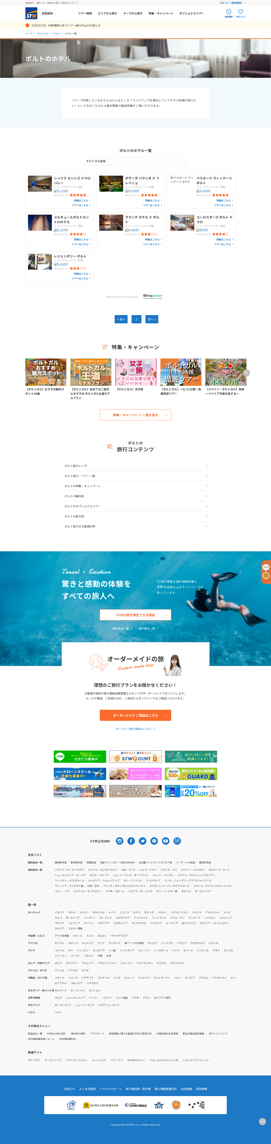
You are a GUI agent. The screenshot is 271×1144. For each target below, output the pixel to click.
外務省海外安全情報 (167, 1033)
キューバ (129, 977)
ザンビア (152, 943)
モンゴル (228, 950)
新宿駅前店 (77, 862)
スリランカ (203, 950)
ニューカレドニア (75, 997)
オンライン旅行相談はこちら (134, 729)
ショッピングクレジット (196, 1060)
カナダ (85, 970)
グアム (146, 997)
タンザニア (115, 943)
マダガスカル (197, 943)
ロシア (58, 963)
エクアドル (61, 983)
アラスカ (73, 970)
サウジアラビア (119, 935)
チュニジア (88, 943)
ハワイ (58, 1012)
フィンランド (159, 917)
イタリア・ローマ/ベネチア (69, 869)
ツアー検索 (85, 13)
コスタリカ (103, 977)
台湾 (108, 955)
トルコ (90, 935)
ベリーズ (73, 977)
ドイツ (112, 912)
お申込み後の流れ (56, 1033)
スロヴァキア (123, 917)
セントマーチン (162, 977)
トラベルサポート (111, 1088)
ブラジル (203, 977)
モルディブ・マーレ (219, 869)
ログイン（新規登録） (232, 2)
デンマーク (194, 917)
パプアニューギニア (109, 1005)
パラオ (135, 997)
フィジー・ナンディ (163, 875)
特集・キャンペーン (161, 13)
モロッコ (186, 891)
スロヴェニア (120, 923)
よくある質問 (87, 1088)
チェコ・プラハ (148, 869)
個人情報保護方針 (166, 1088)
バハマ (116, 977)
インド (175, 950)
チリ (233, 977)
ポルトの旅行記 (74, 516)
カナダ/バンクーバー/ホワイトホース (169, 885)
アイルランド (212, 912)
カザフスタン (177, 963)
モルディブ (60, 990)
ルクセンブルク (179, 912)
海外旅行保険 (78, 1033)
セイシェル (95, 990)
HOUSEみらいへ (136, 1060)
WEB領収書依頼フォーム (41, 1038)
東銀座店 (91, 862)
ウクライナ (72, 963)
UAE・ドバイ (129, 869)
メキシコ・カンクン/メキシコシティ (212, 885)
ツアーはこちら (80, 205)
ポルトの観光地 (74, 496)
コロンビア (77, 983)
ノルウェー (210, 917)
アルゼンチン (219, 977)
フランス (124, 912)
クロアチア (104, 923)
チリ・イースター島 (166, 891)
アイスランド (141, 917)
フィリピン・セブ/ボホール (69, 880)
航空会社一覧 (35, 1033)
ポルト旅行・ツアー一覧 (80, 476)
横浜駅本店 (61, 862)
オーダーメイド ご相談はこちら (135, 715)
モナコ (136, 912)
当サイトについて (218, 1033)
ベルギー (162, 912)
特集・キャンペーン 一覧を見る (135, 414)
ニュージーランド (84, 1005)
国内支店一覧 (120, 628)
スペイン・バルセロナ (193, 869)
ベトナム (59, 950)
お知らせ (69, 1088)
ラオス (216, 950)
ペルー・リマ (62, 891)
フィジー (93, 997)
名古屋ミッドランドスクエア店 (155, 862)
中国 (100, 955)
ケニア (101, 943)
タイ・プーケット (132, 880)
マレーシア (144, 950)
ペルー (177, 977)
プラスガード (97, 1033)
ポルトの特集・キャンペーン (83, 486)
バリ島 (112, 950)
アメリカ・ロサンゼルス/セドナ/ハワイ (124, 885)
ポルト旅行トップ (76, 466)
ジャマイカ (144, 977)
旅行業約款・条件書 (138, 1088)
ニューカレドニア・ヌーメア (70, 875)
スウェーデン (177, 917)
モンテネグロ (139, 923)
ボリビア (190, 977)
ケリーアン (117, 1060)
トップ (29, 33)
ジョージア (126, 963)
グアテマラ (87, 977)
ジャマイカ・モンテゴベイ (87, 891)
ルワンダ (213, 943)
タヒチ (58, 997)
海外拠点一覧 (146, 628)
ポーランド (106, 917)
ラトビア (59, 923)
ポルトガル (43, 33)
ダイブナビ (34, 1060)
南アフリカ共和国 (134, 943)
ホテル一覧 (135, 150)
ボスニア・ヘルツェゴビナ (214, 923)
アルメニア (88, 963)
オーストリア (73, 917)
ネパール (188, 950)
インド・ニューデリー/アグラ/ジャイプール (187, 880)
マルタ (71, 912)
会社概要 (186, 1088)
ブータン (75, 955)
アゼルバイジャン (107, 963)
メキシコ (59, 977)
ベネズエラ (92, 983)
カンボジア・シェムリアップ (103, 880)
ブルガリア (156, 923)
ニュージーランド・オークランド (130, 875)
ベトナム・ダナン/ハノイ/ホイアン (196, 875)
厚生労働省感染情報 (193, 1033)
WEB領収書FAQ (67, 1038)
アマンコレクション (76, 1060)
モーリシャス (77, 990)
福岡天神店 (205, 862)
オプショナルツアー (191, 13)
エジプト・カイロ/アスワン (103, 869)
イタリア (59, 912)
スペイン (84, 912)
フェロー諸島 (75, 928)
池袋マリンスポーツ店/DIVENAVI (117, 862)
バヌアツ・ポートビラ (140, 891)
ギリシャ (89, 923)
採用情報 (201, 1088)
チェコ (58, 917)
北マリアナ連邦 (162, 997)
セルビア (59, 928)
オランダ (149, 912)
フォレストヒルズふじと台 (164, 1060)
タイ (70, 950)
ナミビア (181, 943)
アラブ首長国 (62, 935)
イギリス (196, 912)
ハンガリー (90, 917)
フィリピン (83, 950)
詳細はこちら (81, 200)
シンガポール (161, 950)
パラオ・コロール (114, 891)
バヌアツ (107, 997)
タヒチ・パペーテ (99, 875)
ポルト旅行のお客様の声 (80, 526)
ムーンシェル (99, 1060)
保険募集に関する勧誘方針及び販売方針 (130, 1033)
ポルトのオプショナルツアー (83, 506)
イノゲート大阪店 (185, 862)
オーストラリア (203, 891)
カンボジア (99, 950)
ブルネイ (89, 955)
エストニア (226, 917)
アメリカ (59, 970)
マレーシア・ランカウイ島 (69, 885)
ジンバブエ (167, 943)
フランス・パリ (168, 869)
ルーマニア (172, 923)
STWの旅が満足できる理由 (135, 614)
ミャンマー (61, 955)
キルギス (161, 963)
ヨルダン (102, 935)
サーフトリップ (53, 1060)
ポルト (56, 33)
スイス (227, 912)
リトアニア (74, 923)
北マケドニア (189, 923)
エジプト (59, 943)
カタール (78, 935)
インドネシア (153, 880)
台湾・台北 (93, 885)
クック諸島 (122, 997)
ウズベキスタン (144, 963)
